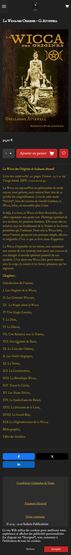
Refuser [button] (30, 549)
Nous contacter (35, 517)
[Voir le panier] (67, 6)
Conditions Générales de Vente (35, 483)
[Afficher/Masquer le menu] (4, 6)
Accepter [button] (56, 549)
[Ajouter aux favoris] (63, 153)
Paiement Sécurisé (36, 504)
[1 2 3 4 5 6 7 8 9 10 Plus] (8, 153)
